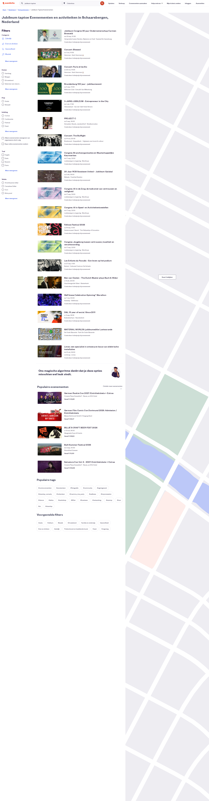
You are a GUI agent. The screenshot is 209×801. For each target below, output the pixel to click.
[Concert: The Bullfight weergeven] (50, 140)
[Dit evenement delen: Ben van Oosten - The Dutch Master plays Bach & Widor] (115, 286)
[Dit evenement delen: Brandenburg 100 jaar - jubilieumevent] (115, 92)
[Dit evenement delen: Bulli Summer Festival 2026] (115, 453)
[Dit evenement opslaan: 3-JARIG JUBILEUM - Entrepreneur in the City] (120, 109)
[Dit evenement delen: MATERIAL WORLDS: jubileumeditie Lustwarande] (115, 338)
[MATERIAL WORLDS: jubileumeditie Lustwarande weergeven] (50, 334)
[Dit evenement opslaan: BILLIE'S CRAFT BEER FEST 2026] (120, 436)
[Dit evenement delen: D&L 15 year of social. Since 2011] (115, 321)
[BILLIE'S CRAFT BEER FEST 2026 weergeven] (50, 432)
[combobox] (83, 3)
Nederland (12, 10)
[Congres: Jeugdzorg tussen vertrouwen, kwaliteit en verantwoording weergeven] (50, 247)
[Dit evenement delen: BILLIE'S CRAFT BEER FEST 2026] (115, 436)
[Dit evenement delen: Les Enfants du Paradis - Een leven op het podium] (115, 269)
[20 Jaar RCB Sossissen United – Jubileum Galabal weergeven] (50, 176)
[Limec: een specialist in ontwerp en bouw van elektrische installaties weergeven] (50, 351)
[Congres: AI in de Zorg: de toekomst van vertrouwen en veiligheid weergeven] (50, 193)
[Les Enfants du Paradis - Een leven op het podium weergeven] (50, 265)
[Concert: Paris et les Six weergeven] (50, 71)
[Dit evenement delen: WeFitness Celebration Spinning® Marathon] (115, 303)
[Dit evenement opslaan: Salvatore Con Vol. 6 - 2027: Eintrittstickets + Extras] (120, 470)
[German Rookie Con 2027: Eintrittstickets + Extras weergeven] (50, 398)
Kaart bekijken (167, 277)
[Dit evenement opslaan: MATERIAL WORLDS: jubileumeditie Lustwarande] (120, 338)
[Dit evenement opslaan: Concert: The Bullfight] (120, 144)
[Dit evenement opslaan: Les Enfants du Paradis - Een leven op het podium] (120, 269)
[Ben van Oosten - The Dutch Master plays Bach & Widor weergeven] (50, 282)
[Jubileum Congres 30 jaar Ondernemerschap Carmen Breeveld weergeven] (50, 35)
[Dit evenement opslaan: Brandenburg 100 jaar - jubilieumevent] (120, 92)
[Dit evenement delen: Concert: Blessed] (115, 58)
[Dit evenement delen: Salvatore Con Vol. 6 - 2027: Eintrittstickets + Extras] (115, 470)
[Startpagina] (9, 3)
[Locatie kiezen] (64, 3)
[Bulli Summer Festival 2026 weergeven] (50, 449)
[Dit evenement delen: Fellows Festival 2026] (115, 233)
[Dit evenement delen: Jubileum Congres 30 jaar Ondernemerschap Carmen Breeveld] (115, 41)
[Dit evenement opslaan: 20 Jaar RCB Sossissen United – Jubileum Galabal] (120, 180)
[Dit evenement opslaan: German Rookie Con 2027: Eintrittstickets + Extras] (120, 401)
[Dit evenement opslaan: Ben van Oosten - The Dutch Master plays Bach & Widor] (120, 286)
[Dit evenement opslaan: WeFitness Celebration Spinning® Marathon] (120, 303)
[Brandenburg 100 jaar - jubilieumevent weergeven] (50, 89)
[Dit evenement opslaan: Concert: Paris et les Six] (120, 75)
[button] (156, 3)
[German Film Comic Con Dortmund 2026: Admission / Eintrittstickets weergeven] (50, 415)
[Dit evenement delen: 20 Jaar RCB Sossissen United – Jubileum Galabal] (115, 180)
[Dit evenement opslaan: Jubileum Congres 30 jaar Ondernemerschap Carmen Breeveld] (120, 41)
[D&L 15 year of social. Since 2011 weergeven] (50, 317)
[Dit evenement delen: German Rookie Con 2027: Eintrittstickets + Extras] (115, 401)
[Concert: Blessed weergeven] (50, 54)
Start (4, 10)
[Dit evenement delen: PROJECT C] (115, 127)
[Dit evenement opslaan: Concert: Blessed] (120, 58)
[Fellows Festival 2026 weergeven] (50, 229)
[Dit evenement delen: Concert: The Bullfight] (115, 144)
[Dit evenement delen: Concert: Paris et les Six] (115, 75)
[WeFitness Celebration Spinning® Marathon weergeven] (50, 300)
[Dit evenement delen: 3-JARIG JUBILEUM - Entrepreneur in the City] (115, 109)
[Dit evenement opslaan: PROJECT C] (120, 127)
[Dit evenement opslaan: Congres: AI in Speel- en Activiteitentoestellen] (120, 216)
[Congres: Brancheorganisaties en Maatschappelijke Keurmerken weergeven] (50, 157)
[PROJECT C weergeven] (50, 123)
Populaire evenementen (52, 386)
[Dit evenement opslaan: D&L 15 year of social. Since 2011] (120, 321)
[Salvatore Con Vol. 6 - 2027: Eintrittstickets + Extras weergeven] (50, 467)
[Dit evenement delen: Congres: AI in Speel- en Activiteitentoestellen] (115, 216)
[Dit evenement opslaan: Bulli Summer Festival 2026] (120, 453)
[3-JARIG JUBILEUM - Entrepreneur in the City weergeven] (50, 106)
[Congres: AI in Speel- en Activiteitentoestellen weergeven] (50, 212)
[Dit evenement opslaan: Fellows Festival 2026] (120, 233)
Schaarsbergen (23, 10)
